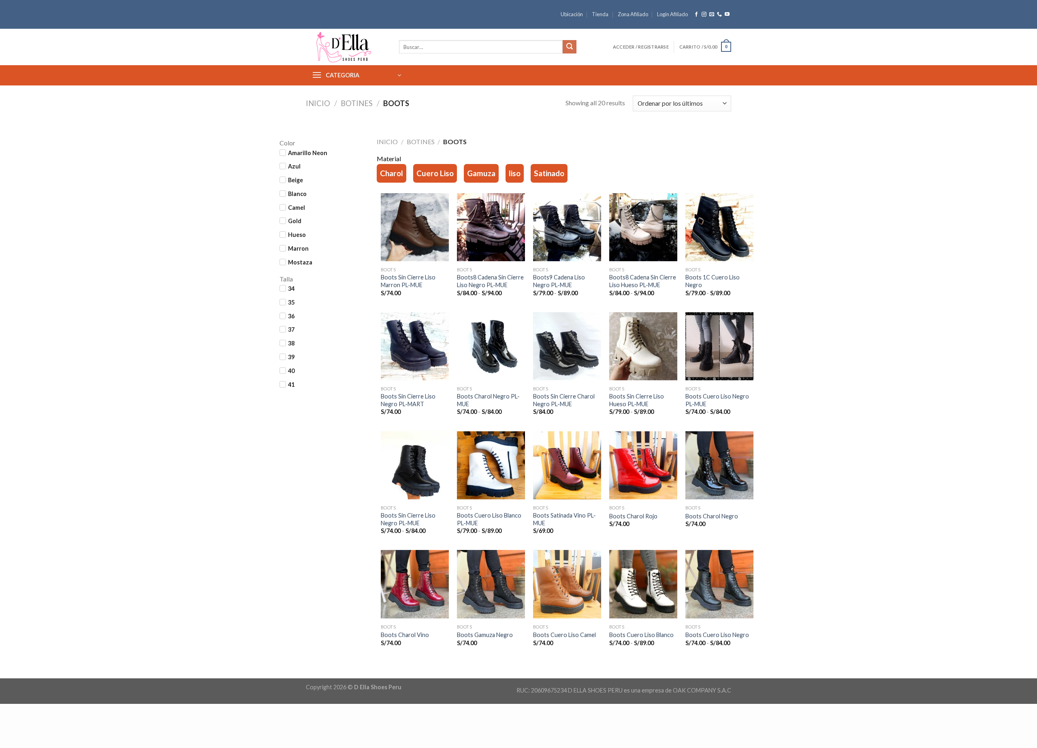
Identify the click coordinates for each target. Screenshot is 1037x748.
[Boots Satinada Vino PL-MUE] (567, 466)
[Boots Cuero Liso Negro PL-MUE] (719, 347)
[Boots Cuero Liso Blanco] (643, 585)
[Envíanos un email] (711, 14)
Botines (357, 103)
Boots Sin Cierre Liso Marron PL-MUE (408, 281)
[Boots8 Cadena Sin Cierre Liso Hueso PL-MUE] (643, 228)
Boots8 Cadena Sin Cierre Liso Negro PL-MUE (490, 281)
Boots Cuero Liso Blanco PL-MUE (489, 519)
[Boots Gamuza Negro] (491, 585)
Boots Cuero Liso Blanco (641, 634)
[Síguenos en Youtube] (727, 14)
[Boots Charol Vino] (415, 585)
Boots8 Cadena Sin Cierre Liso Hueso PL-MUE (642, 281)
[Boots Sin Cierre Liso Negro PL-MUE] (415, 466)
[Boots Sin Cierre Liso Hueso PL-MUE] (643, 347)
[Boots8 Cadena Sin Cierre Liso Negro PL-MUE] (491, 228)
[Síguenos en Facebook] (696, 14)
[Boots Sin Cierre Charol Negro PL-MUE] (567, 347)
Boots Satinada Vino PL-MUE (564, 519)
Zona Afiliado (633, 14)
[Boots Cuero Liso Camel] (567, 585)
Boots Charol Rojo (633, 516)
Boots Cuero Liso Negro (717, 634)
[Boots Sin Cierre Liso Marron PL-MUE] (415, 228)
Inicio (318, 103)
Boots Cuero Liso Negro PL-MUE (717, 400)
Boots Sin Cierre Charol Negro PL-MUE (564, 400)
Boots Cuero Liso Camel (564, 634)
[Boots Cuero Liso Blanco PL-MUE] (491, 466)
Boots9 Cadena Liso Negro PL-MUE (559, 281)
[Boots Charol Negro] (719, 466)
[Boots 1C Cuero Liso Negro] (719, 228)
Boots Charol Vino (405, 634)
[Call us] (719, 14)
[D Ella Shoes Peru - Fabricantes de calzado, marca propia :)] (346, 47)
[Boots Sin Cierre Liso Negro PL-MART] (415, 347)
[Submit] (569, 47)
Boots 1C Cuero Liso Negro (712, 281)
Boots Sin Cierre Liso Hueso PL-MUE (636, 400)
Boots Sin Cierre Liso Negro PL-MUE (408, 519)
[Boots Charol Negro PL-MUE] (491, 347)
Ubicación (572, 14)
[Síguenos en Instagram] (704, 14)
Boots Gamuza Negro (485, 634)
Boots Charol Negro (711, 516)
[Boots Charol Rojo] (643, 466)
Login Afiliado (672, 14)
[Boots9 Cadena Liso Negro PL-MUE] (567, 228)
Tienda (600, 14)
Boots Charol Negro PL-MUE (488, 400)
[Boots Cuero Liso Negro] (719, 585)
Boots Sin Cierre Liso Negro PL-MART (408, 400)
